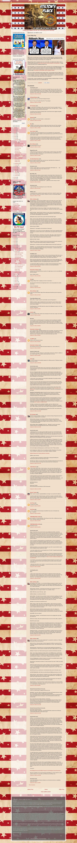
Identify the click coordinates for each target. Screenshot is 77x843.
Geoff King (32, 509)
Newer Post (30, 789)
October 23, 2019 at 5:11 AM (35, 170)
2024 (15, 130)
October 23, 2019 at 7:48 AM (35, 250)
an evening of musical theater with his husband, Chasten (44, 70)
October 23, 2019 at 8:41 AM (35, 287)
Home (46, 789)
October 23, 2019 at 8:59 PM (35, 685)
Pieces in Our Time (18, 145)
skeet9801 (32, 338)
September (17, 163)
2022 (15, 133)
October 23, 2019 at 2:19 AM (35, 155)
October (16, 142)
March (16, 172)
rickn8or (31, 312)
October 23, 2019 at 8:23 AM (35, 275)
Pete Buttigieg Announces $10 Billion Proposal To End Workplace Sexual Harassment (45, 770)
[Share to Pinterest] (48, 82)
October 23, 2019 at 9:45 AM (35, 335)
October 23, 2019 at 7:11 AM (35, 195)
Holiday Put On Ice (18, 154)
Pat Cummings (33, 105)
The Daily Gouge (16, 209)
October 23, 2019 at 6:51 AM (35, 188)
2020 (15, 136)
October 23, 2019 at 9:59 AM (35, 355)
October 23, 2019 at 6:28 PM (35, 513)
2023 (15, 132)
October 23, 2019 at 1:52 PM (35, 499)
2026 (15, 127)
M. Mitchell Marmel (33, 97)
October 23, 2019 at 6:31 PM (35, 520)
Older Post (61, 789)
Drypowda (32, 117)
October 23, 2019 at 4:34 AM (35, 162)
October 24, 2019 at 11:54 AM (35, 775)
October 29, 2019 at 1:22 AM (35, 782)
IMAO (14, 206)
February (16, 283)
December (17, 139)
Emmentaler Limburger (34, 269)
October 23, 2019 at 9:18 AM (35, 308)
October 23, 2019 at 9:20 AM (35, 315)
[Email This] (44, 82)
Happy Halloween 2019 (19, 143)
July (16, 166)
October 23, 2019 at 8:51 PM (35, 635)
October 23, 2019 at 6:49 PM (35, 566)
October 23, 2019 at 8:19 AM (35, 266)
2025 (15, 129)
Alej (31, 279)
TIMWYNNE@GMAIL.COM (35, 516)
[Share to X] (46, 82)
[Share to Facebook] (47, 82)
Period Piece (17, 149)
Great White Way (18, 148)
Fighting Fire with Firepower (20, 155)
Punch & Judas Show (18, 158)
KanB (31, 358)
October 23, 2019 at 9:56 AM (35, 341)
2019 (15, 138)
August (16, 274)
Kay (31, 123)
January (16, 175)
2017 (15, 178)
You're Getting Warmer (19, 157)
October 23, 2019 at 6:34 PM (35, 527)
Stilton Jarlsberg (33, 199)
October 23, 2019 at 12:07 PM (35, 463)
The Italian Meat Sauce (34, 158)
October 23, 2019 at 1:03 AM (35, 127)
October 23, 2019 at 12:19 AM (35, 102)
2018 (15, 177)
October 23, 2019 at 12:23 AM (35, 114)
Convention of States (16, 205)
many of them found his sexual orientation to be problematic (49, 63)
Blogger (45, 838)
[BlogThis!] (45, 82)
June (16, 277)
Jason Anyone (33, 131)
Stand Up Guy (17, 151)
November (17, 140)
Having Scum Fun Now (19, 146)
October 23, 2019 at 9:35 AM (35, 325)
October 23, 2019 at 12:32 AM (35, 120)
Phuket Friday (17, 160)
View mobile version (46, 791)
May (16, 169)
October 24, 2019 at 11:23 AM (35, 713)
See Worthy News (18, 152)
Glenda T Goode (33, 492)
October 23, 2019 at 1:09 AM (35, 140)
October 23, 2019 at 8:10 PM (35, 578)
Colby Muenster (33, 466)
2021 (15, 135)
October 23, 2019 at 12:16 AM (35, 93)
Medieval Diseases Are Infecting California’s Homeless (39, 453)
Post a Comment (32, 784)
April (16, 280)
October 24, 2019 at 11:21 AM (35, 704)
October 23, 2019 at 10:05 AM (35, 362)
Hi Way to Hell (17, 161)
